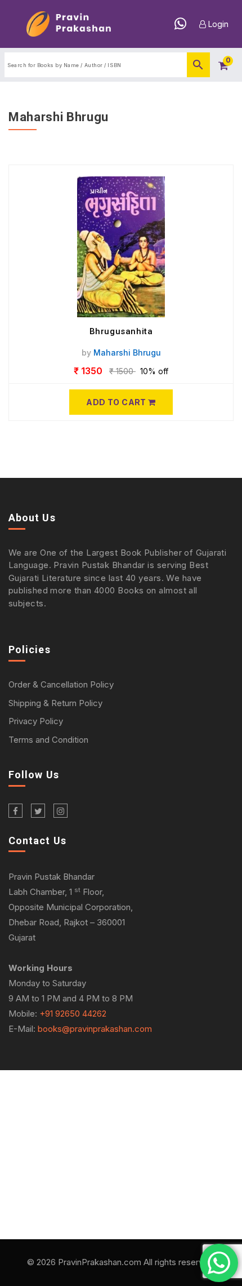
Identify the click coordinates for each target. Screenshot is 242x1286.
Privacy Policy (35, 721)
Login (217, 24)
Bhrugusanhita (121, 331)
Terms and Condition (48, 739)
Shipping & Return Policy (55, 703)
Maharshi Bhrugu (127, 352)
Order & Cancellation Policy (61, 684)
